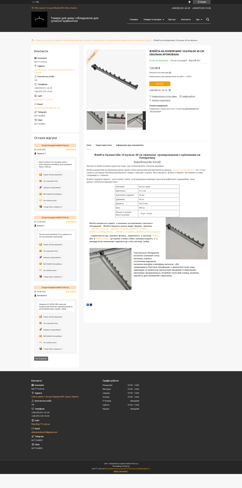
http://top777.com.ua (43, 99)
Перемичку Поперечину (183, 170)
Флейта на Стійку (125, 232)
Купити (159, 84)
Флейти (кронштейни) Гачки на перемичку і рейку (129, 40)
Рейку (155, 236)
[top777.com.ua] (39, 20)
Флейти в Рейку (139, 229)
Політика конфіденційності (139, 469)
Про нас (172, 19)
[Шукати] (207, 19)
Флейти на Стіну (120, 229)
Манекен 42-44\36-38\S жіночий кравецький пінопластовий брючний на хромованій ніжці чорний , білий (56, 306)
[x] (91, 305)
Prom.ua (134, 463)
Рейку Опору (102, 238)
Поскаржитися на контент (116, 469)
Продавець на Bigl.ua (121, 466)
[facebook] (88, 305)
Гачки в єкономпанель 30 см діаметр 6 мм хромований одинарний (55, 235)
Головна (134, 19)
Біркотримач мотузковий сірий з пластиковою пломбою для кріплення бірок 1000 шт (55, 164)
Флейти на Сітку (100, 229)
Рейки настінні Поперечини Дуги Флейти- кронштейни (79, 40)
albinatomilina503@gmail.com (47, 108)
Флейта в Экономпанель (149, 232)
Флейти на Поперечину (101, 232)
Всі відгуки (41, 359)
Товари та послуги (152, 19)
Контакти (186, 19)
